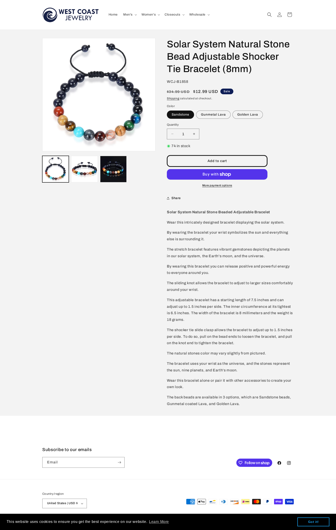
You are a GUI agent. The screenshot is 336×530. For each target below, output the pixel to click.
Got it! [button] (313, 522)
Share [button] (176, 198)
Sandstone (180, 114)
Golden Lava (247, 114)
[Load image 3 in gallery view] (113, 169)
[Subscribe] (119, 462)
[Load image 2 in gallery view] (84, 169)
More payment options (217, 185)
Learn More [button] (159, 522)
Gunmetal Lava (213, 114)
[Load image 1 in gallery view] (55, 169)
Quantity (173, 124)
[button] (129, 14)
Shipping (173, 98)
